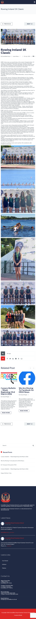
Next (29, 24)
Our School (5, 560)
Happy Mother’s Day (6, 473)
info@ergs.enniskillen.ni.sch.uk (9, 599)
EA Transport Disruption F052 (8, 465)
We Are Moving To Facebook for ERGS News (26, 390)
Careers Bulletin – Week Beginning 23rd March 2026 (8, 391)
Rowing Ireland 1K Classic (13, 51)
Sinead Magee (5, 396)
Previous (7, 24)
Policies (4, 568)
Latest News (16, 56)
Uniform (4, 564)
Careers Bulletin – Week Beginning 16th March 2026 (14, 469)
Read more (6, 412)
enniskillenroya (5, 532)
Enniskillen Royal (6, 56)
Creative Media (18, 615)
